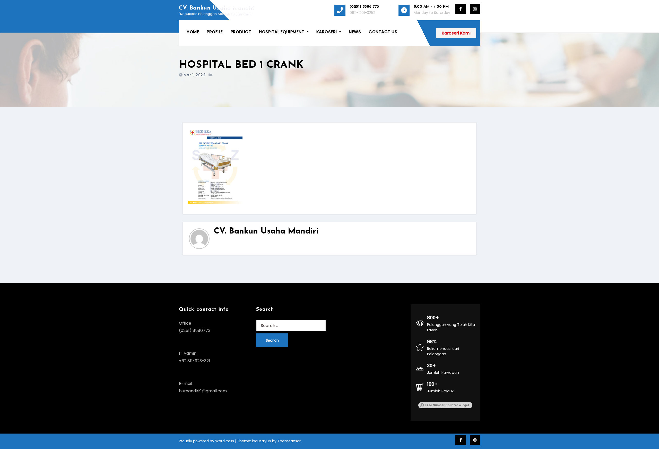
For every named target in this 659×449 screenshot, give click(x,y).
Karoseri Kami (456, 33)
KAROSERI (327, 32)
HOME (193, 32)
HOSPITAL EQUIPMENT (282, 32)
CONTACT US (383, 32)
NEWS (355, 32)
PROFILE (215, 32)
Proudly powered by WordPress (207, 441)
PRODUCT (241, 32)
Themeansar (289, 441)
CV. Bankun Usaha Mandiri (216, 8)
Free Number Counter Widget (447, 405)
